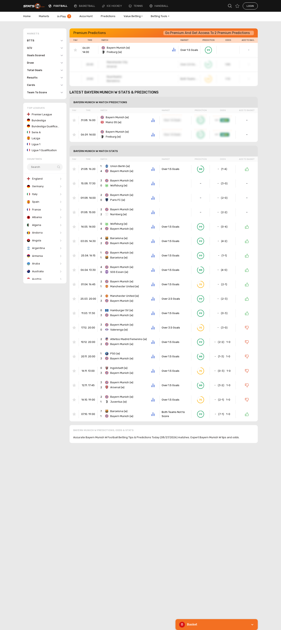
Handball (161, 5)
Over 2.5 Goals (171, 298)
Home (27, 16)
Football (60, 5)
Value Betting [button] (132, 16)
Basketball (87, 5)
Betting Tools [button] (159, 16)
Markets (44, 16)
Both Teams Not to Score (173, 414)
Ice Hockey (114, 5)
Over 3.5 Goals (171, 327)
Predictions (108, 16)
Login (250, 6)
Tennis (138, 5)
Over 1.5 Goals (189, 49)
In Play (63, 16)
